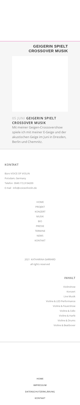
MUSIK (40, 216)
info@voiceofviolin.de (25, 188)
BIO (40, 221)
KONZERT (40, 211)
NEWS (40, 235)
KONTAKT (40, 240)
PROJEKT (40, 206)
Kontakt (40, 398)
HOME (40, 202)
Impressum (40, 385)
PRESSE (40, 226)
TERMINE (40, 230)
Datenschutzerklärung (40, 391)
